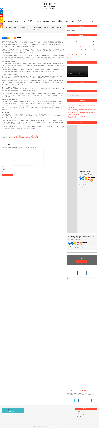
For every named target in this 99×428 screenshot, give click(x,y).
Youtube (79, 418)
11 (72, 49)
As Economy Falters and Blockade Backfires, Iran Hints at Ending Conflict (81, 237)
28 (85, 54)
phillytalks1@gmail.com (83, 414)
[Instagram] (1, 24)
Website (3, 169)
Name (3, 163)
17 (68, 52)
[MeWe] (6, 38)
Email (3, 166)
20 (81, 52)
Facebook (79, 416)
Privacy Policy (52, 426)
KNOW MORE (82, 262)
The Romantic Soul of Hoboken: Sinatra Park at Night (81, 104)
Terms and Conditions (61, 426)
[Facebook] (3, 38)
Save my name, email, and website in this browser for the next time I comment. (19, 172)
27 (81, 54)
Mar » (71, 58)
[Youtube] (12, 38)
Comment (4, 149)
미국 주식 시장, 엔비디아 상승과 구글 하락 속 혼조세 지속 (24, 136)
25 (72, 54)
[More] (15, 38)
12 (76, 49)
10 (68, 49)
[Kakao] (9, 38)
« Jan (68, 58)
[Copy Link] (1, 21)
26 (76, 54)
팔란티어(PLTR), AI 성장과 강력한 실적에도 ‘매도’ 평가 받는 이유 (23, 137)
